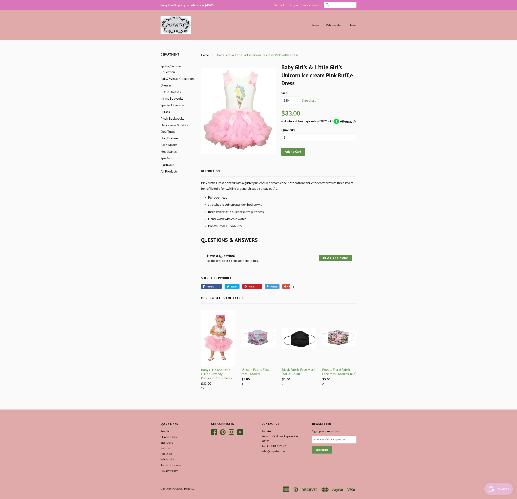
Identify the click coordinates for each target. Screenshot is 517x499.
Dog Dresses (169, 138)
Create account (309, 5)
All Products (169, 171)
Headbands (169, 151)
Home (315, 25)
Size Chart (167, 442)
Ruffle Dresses (171, 92)
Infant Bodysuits (172, 98)
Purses (165, 112)
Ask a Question (338, 258)
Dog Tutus (168, 131)
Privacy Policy (169, 470)
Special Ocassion (172, 105)
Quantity (288, 130)
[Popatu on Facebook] (214, 431)
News (352, 25)
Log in (294, 5)
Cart (281, 5)
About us (166, 453)
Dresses (166, 85)
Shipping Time (169, 437)
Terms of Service (171, 465)
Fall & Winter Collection (177, 78)
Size (284, 93)
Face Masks (169, 145)
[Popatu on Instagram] (231, 431)
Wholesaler (334, 25)
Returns (165, 448)
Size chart (309, 100)
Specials (166, 158)
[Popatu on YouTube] (240, 431)
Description (210, 171)
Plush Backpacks (172, 118)
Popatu (188, 488)
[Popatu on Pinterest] (223, 431)
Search (165, 431)
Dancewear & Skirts (174, 125)
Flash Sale (167, 164)
